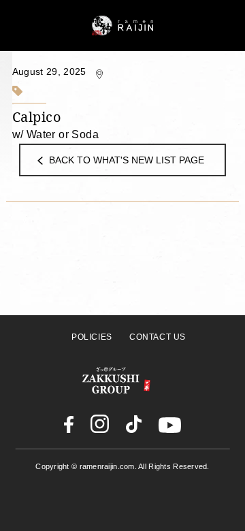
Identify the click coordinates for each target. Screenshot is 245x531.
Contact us (157, 337)
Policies (91, 337)
